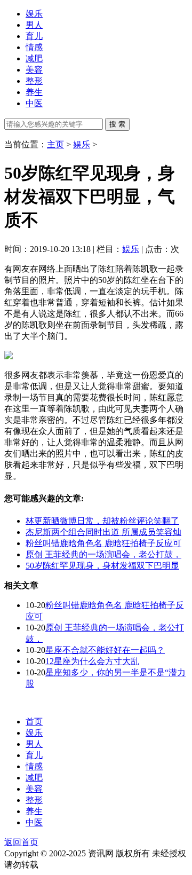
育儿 (34, 36)
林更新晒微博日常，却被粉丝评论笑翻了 (102, 520)
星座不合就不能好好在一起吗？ (105, 650)
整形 (34, 80)
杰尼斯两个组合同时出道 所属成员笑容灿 (103, 532)
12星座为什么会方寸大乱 (92, 661)
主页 (55, 144)
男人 (34, 24)
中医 (34, 103)
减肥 (34, 58)
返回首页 (21, 842)
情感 (34, 47)
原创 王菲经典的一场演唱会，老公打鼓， (103, 554)
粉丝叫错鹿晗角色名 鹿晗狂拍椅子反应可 (103, 543)
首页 (34, 721)
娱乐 (34, 13)
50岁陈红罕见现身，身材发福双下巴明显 (102, 565)
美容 (34, 69)
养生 (34, 92)
